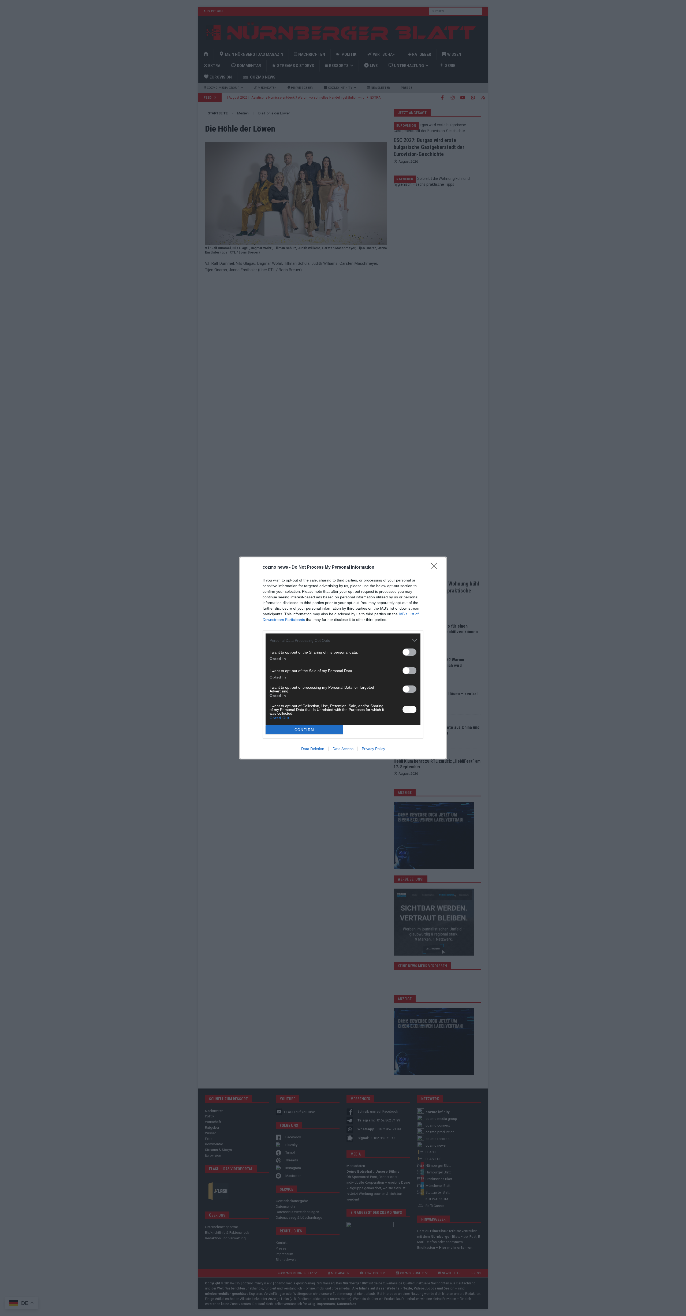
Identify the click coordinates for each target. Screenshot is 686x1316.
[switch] (409, 652)
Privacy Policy (373, 749)
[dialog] (343, 658)
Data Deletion (312, 749)
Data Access (343, 749)
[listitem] (343, 640)
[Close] (436, 567)
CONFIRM (304, 730)
